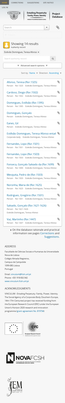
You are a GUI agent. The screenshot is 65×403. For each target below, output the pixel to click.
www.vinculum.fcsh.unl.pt (17, 281)
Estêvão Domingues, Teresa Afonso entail (31, 133)
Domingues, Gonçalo (19, 113)
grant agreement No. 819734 (30, 311)
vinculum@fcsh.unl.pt (21, 274)
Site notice (48, 2)
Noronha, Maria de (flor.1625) (24, 185)
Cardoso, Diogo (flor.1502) (22, 92)
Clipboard (58, 27)
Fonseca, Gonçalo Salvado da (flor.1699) (30, 164)
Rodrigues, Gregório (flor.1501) (25, 195)
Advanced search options (32, 65)
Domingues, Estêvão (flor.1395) (25, 102)
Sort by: (24, 73)
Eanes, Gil (12, 123)
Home (4, 2)
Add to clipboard (58, 82)
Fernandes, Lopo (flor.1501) (23, 144)
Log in (5, 7)
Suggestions (33, 2)
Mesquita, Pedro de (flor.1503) (25, 174)
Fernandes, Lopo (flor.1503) (23, 154)
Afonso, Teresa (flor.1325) (22, 82)
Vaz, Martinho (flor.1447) (21, 219)
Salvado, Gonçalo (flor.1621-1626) (26, 205)
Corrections (17, 2)
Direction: (43, 73)
